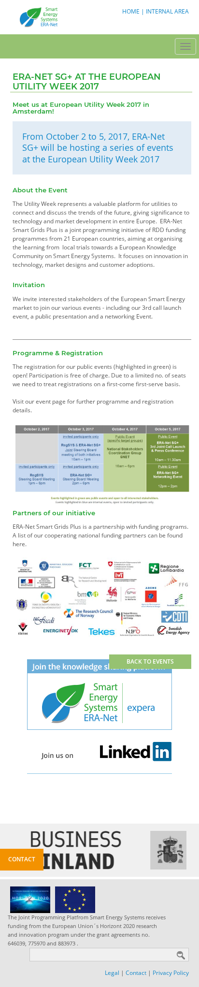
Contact (136, 973)
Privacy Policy (171, 973)
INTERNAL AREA (167, 11)
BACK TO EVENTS (150, 661)
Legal (112, 973)
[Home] (37, 17)
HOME (131, 11)
